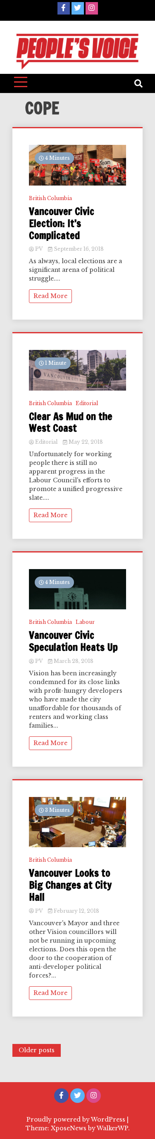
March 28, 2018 (72, 661)
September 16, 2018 (78, 249)
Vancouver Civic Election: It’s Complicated (61, 223)
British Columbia (50, 198)
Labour (85, 622)
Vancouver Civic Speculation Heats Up (73, 641)
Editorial (87, 403)
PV (39, 249)
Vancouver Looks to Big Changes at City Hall (70, 885)
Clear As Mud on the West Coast (70, 423)
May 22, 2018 (85, 442)
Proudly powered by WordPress (76, 1119)
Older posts (37, 1050)
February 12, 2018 (75, 911)
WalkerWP (112, 1128)
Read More (50, 296)
